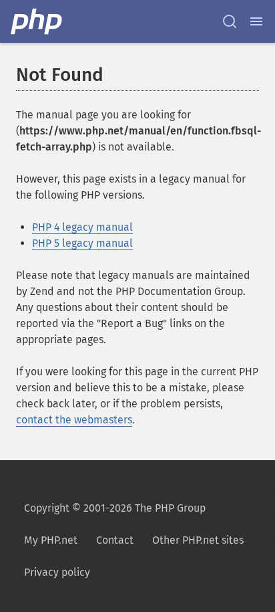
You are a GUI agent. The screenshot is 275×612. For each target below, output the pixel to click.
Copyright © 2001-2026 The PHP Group (115, 508)
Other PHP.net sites (198, 540)
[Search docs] (229, 21)
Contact (114, 540)
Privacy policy (57, 572)
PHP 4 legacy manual (82, 227)
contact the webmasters (74, 419)
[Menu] (256, 21)
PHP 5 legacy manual (82, 243)
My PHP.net (50, 540)
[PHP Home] (37, 21)
